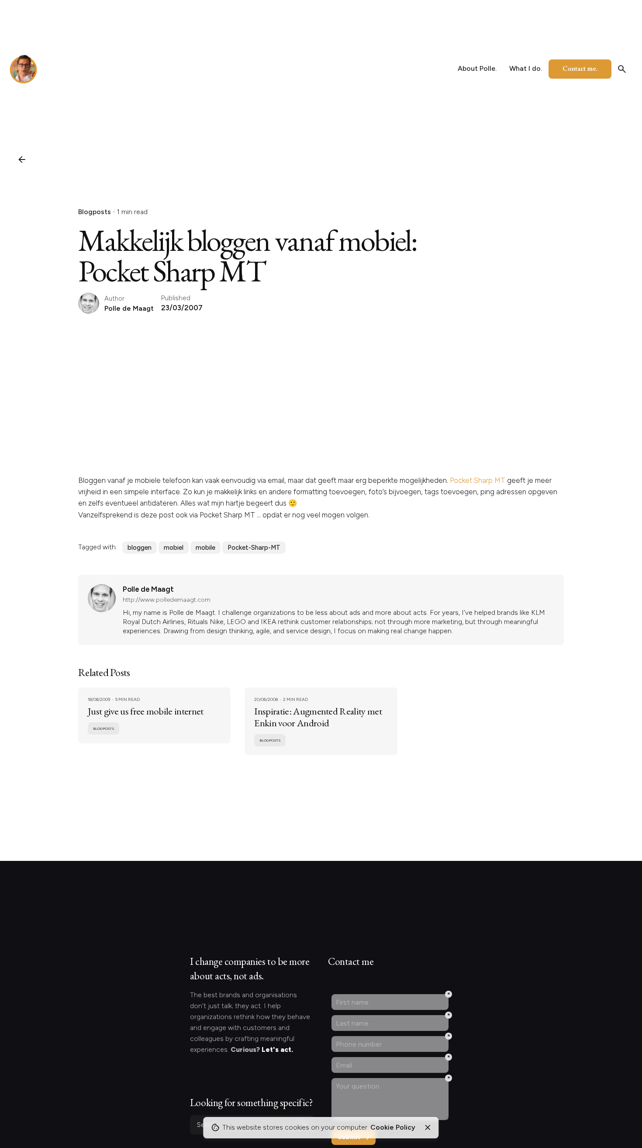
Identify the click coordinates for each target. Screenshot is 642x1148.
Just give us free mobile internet (146, 711)
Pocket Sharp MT (477, 480)
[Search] (621, 69)
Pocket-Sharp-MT (254, 547)
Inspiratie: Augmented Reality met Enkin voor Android (318, 716)
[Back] (22, 159)
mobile (205, 547)
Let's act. (277, 1049)
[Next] (617, 1097)
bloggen (140, 547)
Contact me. (580, 68)
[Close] (427, 1127)
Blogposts (94, 212)
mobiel (173, 547)
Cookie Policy (392, 1127)
